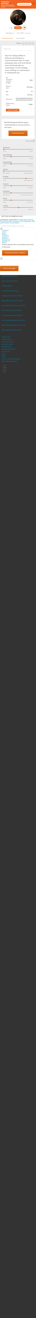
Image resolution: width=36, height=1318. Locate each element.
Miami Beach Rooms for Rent (12, 301)
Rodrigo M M (6, 240)
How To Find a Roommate (11, 359)
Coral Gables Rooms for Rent (12, 315)
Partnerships (6, 347)
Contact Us (6, 351)
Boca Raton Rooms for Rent (12, 310)
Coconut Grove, (18, 221)
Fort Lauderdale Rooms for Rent (13, 320)
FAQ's (4, 354)
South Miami (14, 223)
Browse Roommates (24, 4)
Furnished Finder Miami (10, 291)
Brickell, (9, 221)
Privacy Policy (7, 339)
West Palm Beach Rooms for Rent (14, 325)
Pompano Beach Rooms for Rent (13, 305)
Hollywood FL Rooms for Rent (12, 296)
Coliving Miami (7, 286)
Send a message (9, 268)
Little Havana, (5, 223)
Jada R (4, 233)
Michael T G (6, 241)
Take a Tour (6, 337)
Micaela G (5, 238)
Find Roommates (18, 133)
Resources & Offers (9, 349)
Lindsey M (5, 230)
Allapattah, (23, 220)
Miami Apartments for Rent (11, 330)
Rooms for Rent (7, 344)
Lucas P (4, 231)
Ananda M (5, 236)
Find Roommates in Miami (15, 253)
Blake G (4, 243)
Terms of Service (8, 342)
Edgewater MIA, (29, 221)
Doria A (4, 234)
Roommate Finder (7, 38)
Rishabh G (5, 237)
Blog (3, 356)
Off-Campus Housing (9, 361)
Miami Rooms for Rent (10, 281)
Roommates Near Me (9, 276)
